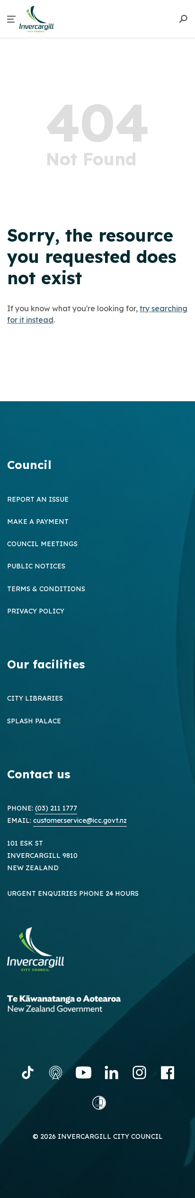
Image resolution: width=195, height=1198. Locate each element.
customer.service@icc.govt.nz (80, 820)
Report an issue (38, 499)
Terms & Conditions (46, 589)
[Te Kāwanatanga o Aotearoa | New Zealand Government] (78, 1005)
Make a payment (38, 521)
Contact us (38, 774)
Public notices (36, 566)
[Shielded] (99, 1103)
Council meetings (42, 544)
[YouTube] (83, 1072)
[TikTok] (27, 1072)
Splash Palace (34, 721)
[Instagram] (139, 1072)
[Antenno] (55, 1072)
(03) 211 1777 (56, 808)
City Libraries (35, 698)
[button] (11, 19)
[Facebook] (167, 1072)
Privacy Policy (35, 611)
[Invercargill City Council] (42, 950)
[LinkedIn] (111, 1072)
